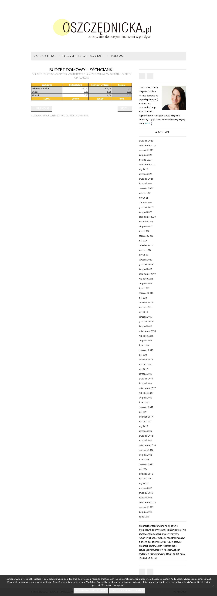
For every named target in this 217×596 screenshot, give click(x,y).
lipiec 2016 (144, 459)
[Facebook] (142, 76)
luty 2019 (143, 312)
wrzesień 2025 (146, 150)
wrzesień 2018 (146, 336)
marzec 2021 (145, 193)
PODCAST (118, 56)
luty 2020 (143, 255)
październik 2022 (147, 164)
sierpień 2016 (145, 455)
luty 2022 (143, 169)
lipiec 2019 (144, 288)
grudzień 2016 (146, 436)
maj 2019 (143, 297)
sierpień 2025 (145, 155)
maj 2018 (143, 355)
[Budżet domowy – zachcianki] (81, 91)
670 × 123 (68, 74)
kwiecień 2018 (146, 359)
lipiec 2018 (144, 345)
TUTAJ (148, 123)
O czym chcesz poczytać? (83, 56)
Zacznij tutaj (44, 56)
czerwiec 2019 (146, 293)
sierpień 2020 (145, 226)
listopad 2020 (145, 212)
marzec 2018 (145, 364)
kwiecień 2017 (146, 416)
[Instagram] (150, 76)
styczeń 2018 (145, 374)
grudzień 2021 (146, 179)
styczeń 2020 (145, 259)
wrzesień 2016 (146, 450)
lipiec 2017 (144, 402)
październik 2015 (147, 502)
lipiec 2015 (144, 516)
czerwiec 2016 (146, 464)
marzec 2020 (145, 250)
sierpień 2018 (145, 340)
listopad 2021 (145, 183)
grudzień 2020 (146, 207)
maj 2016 (143, 469)
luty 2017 (143, 426)
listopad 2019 (145, 269)
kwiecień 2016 (146, 474)
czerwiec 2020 (146, 236)
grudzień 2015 (146, 493)
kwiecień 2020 (146, 245)
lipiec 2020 (144, 231)
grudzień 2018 (146, 321)
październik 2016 (147, 445)
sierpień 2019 (145, 283)
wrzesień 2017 (146, 393)
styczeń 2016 (145, 488)
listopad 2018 (145, 326)
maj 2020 (143, 240)
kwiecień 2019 (146, 302)
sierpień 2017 (145, 397)
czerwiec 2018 (146, 350)
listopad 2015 (145, 497)
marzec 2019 (145, 307)
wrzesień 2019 (146, 278)
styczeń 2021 (145, 202)
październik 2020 (147, 217)
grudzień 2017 (146, 378)
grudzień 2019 (146, 264)
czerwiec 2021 (146, 188)
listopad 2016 (145, 440)
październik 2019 (147, 274)
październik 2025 (147, 145)
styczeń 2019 (145, 317)
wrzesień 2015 (146, 507)
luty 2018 (143, 369)
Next (125, 108)
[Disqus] (81, 163)
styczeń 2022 (145, 174)
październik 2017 (147, 388)
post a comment (79, 116)
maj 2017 (143, 412)
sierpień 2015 (145, 512)
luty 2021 (143, 198)
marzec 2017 (145, 421)
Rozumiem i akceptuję (90, 590)
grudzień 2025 (146, 140)
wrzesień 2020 (146, 221)
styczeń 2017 (145, 431)
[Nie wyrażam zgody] (213, 585)
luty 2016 (143, 483)
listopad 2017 (145, 383)
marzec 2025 (145, 159)
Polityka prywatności (127, 590)
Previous (41, 108)
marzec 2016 (145, 478)
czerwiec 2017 (146, 407)
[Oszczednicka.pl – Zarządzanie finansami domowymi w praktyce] (108, 27)
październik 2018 (147, 331)
